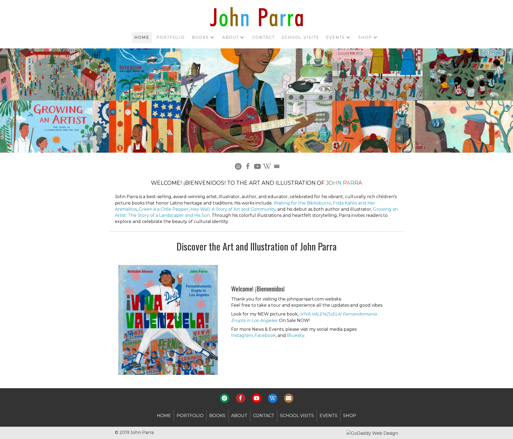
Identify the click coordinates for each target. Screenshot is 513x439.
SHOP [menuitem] (349, 415)
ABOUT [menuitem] (239, 415)
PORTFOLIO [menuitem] (190, 415)
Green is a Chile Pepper (164, 209)
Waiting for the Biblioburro (302, 203)
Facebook (265, 335)
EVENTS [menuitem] (328, 415)
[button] (212, 37)
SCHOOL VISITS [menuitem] (297, 415)
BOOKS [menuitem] (217, 415)
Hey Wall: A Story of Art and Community (233, 209)
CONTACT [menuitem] (263, 415)
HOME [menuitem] (164, 415)
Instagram (242, 335)
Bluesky (295, 335)
